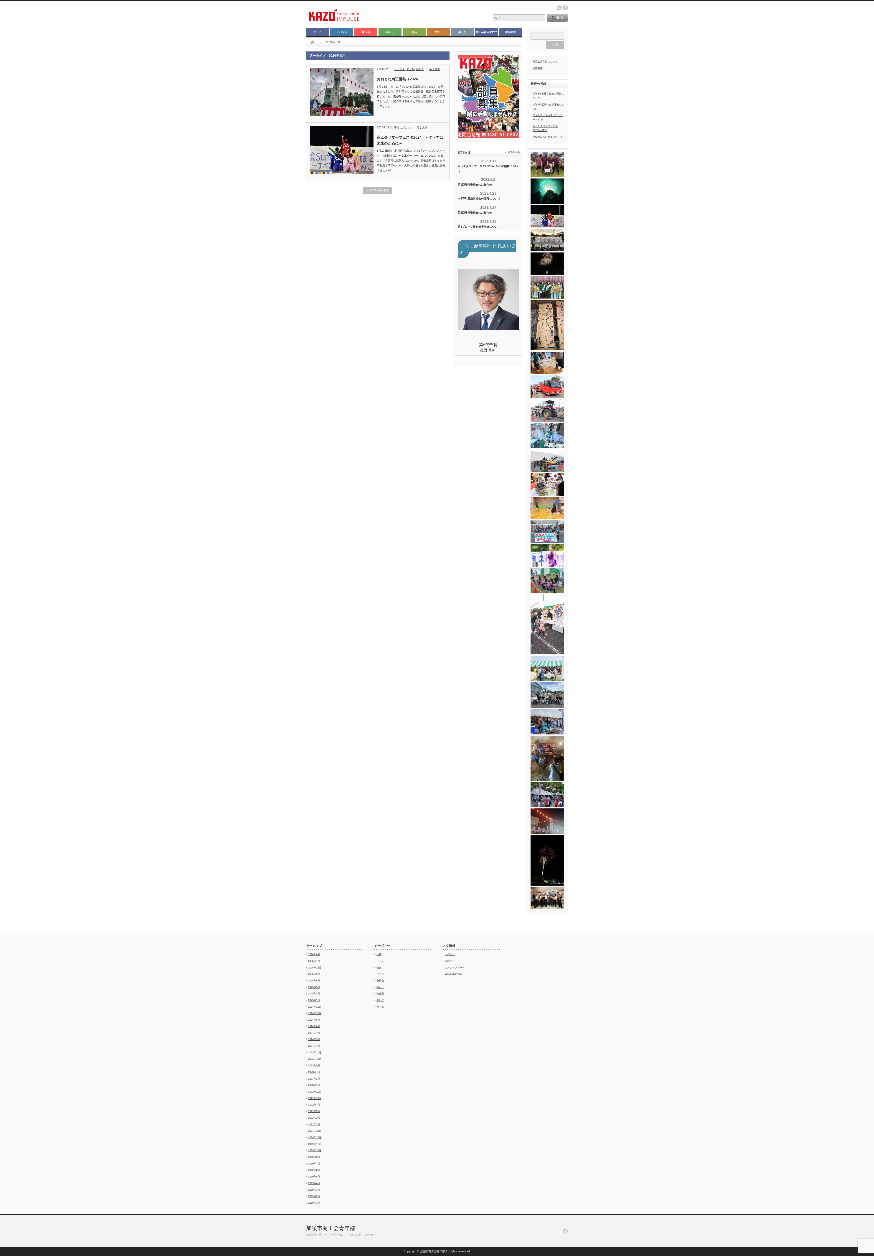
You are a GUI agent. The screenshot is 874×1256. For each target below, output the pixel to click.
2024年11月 (314, 1006)
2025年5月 (314, 987)
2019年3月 (314, 1189)
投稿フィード (452, 961)
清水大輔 (422, 127)
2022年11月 (314, 1091)
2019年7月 (314, 1163)
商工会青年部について (487, 33)
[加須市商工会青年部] (334, 21)
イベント (341, 32)
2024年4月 (314, 1033)
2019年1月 (314, 1202)
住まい (438, 32)
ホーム (318, 32)
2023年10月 (314, 1058)
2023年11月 (314, 1052)
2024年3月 (314, 1039)
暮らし (390, 32)
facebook (565, 7)
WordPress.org (453, 974)
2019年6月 (314, 1170)
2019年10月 (314, 1150)
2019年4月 (314, 1183)
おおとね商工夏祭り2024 (397, 79)
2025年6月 (314, 980)
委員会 (380, 980)
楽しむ (462, 32)
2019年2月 (314, 1196)
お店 (414, 32)
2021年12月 (314, 1130)
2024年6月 (314, 1026)
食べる (366, 32)
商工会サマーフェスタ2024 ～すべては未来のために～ (410, 140)
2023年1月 (314, 1085)
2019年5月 (314, 1176)
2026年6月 (314, 954)
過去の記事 (513, 152)
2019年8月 (314, 1157)
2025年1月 (314, 1000)
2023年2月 (314, 1078)
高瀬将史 (434, 69)
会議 (378, 967)
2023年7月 (314, 1072)
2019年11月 (314, 1144)
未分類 (411, 69)
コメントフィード (455, 967)
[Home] (313, 42)
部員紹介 (510, 32)
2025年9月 (314, 974)
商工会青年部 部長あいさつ (487, 249)
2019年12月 (314, 1137)
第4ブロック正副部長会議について (479, 226)
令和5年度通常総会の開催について (479, 198)
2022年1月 (314, 1124)
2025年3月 (314, 993)
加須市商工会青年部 (330, 1228)
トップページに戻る (377, 190)
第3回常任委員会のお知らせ (475, 184)
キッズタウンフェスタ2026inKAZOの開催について (488, 168)
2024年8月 (314, 1019)
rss (559, 7)
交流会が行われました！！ (548, 136)
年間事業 (538, 68)
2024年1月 (314, 1046)
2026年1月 (314, 961)
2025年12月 (314, 967)
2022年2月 (314, 1117)
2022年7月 (314, 1104)
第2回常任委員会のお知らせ (475, 212)
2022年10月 (314, 1098)
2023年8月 (314, 1065)
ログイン (450, 954)
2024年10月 (314, 1013)
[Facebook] (565, 1230)
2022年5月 (314, 1111)
